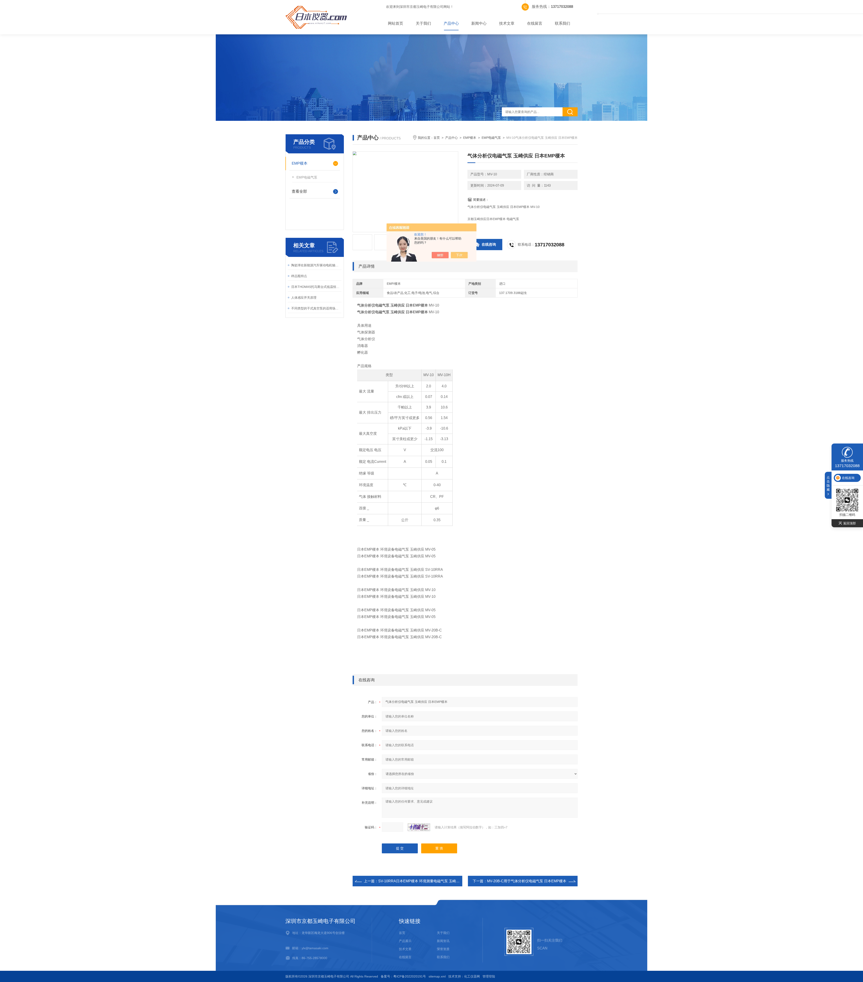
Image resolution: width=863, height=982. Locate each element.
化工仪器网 (472, 976)
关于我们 (423, 23)
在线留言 (534, 23)
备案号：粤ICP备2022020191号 (403, 976)
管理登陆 (489, 976)
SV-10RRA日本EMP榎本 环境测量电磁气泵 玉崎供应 (420, 881)
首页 (437, 137)
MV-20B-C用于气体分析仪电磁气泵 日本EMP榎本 (526, 881)
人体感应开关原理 (303, 297)
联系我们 (562, 23)
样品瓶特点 (299, 276)
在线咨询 (489, 244)
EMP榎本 (299, 163)
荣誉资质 (443, 949)
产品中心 (451, 23)
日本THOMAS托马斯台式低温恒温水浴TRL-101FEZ (316, 287)
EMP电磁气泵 (306, 177)
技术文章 (506, 23)
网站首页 (395, 23)
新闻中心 (479, 23)
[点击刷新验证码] (419, 827)
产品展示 (405, 941)
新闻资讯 (443, 941)
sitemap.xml (437, 976)
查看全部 (299, 191)
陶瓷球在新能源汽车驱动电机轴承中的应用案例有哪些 (316, 265)
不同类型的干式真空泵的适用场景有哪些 (316, 308)
